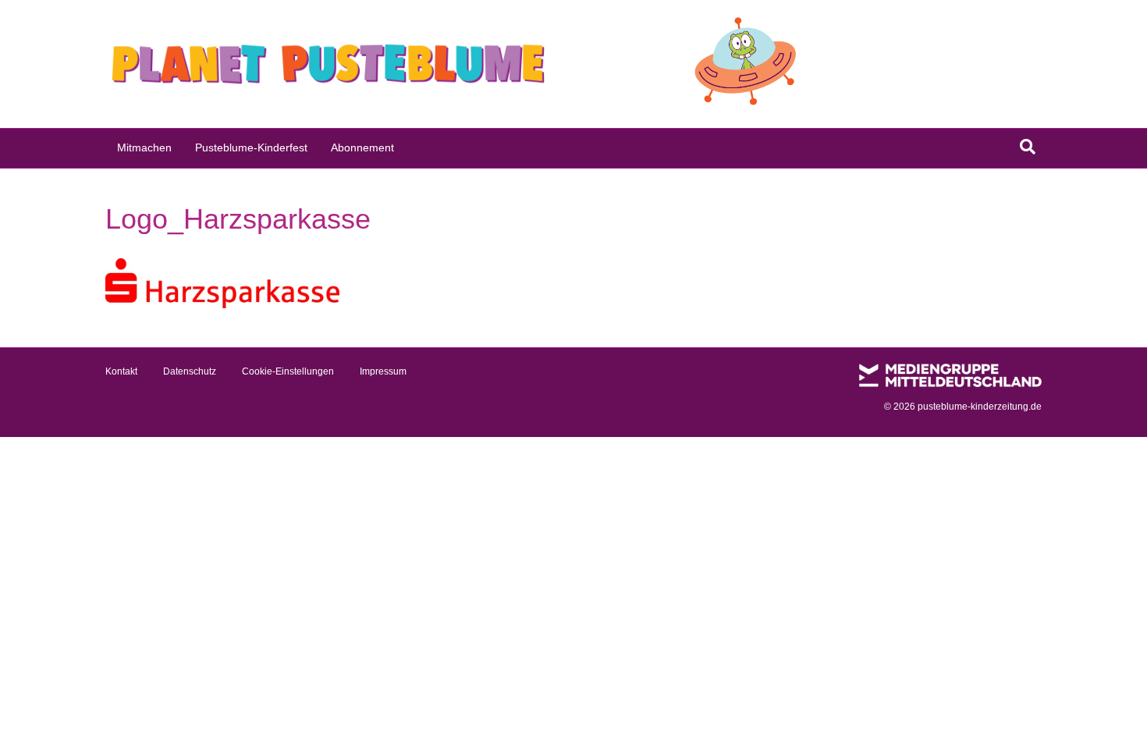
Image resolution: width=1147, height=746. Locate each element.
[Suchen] (1028, 147)
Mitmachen (144, 147)
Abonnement (362, 147)
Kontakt (121, 371)
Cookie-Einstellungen (288, 371)
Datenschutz (189, 371)
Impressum (383, 371)
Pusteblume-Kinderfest (251, 147)
